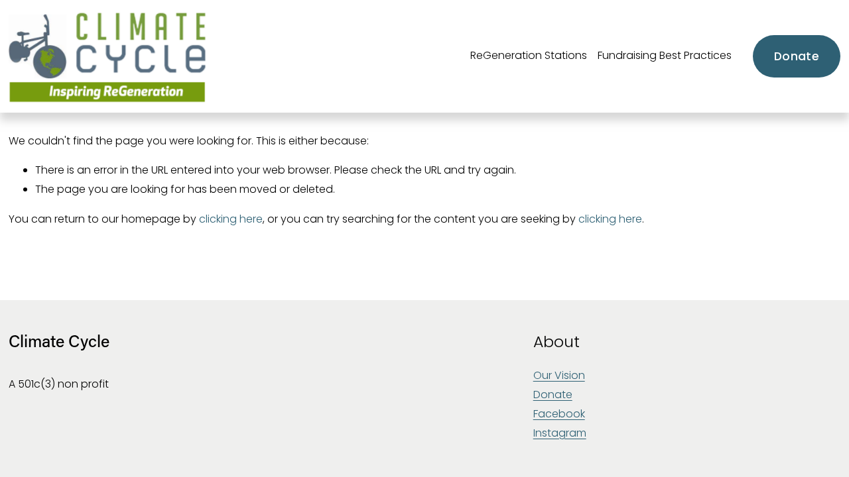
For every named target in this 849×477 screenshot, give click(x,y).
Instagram (559, 433)
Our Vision (559, 375)
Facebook (559, 413)
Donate (796, 56)
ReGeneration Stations (528, 55)
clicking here (231, 219)
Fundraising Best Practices (665, 55)
